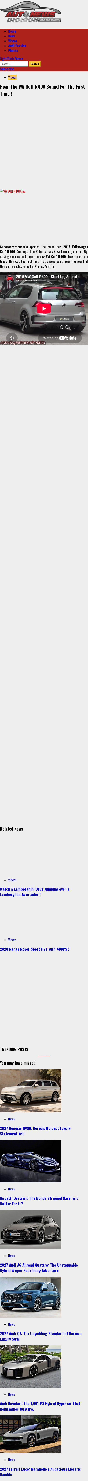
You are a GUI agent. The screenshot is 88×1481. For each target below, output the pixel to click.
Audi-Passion (17, 45)
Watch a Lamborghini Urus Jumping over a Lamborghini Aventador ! (34, 891)
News (11, 36)
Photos (13, 50)
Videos (12, 40)
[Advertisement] (44, 142)
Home (12, 31)
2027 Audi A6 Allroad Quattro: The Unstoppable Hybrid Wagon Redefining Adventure (39, 1267)
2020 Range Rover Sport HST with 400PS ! (34, 949)
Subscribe (7, 69)
